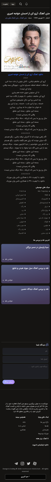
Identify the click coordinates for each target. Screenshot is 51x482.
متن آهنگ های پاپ (11, 18)
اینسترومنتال (44, 202)
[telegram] (16, 465)
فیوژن (22, 221)
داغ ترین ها (44, 422)
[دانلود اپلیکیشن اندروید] (33, 453)
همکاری (23, 430)
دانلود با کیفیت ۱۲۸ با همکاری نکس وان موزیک (25, 177)
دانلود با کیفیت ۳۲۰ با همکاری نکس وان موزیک (25, 181)
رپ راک (45, 214)
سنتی (22, 214)
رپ (23, 210)
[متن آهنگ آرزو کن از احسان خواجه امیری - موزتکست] (43, 4)
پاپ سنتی (44, 233)
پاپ (46, 229)
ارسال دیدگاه (8, 382)
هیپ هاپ (20, 225)
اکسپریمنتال (20, 199)
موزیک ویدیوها (43, 433)
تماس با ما (22, 426)
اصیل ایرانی (20, 195)
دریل (46, 206)
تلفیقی (21, 202)
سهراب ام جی (43, 218)
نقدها (47, 426)
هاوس (46, 225)
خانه (24, 422)
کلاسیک (21, 233)
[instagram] (22, 465)
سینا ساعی (20, 218)
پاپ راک (21, 229)
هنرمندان (45, 430)
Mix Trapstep (43, 191)
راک (22, 206)
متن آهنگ (23, 18)
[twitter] (28, 465)
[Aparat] (35, 465)
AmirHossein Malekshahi (31, 469)
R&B (46, 195)
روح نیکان (44, 210)
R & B (22, 191)
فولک (46, 221)
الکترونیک (44, 199)
